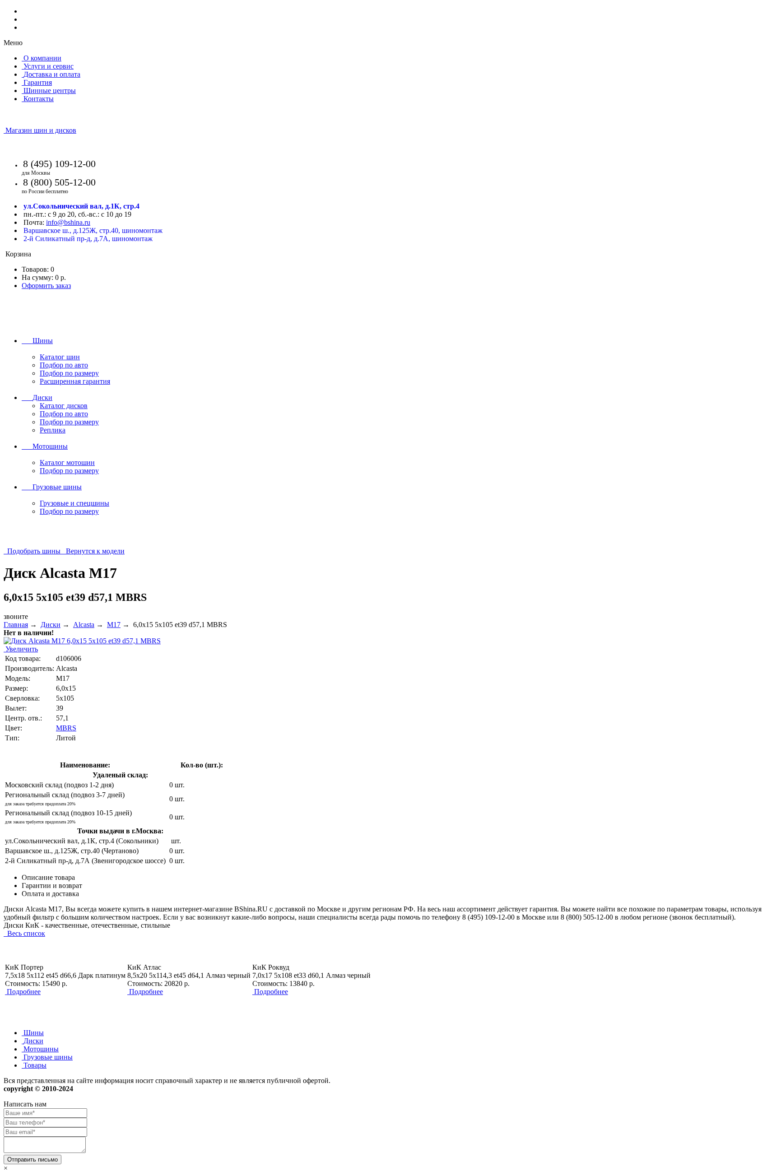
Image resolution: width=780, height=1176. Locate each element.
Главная (16, 624)
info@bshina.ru (68, 222)
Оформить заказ (46, 285)
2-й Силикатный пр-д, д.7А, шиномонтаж (88, 238)
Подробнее (24, 991)
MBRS (66, 728)
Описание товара (48, 877)
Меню (13, 42)
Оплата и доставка (50, 893)
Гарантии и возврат (52, 885)
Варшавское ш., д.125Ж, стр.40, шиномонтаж (92, 230)
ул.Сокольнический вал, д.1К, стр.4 (81, 206)
